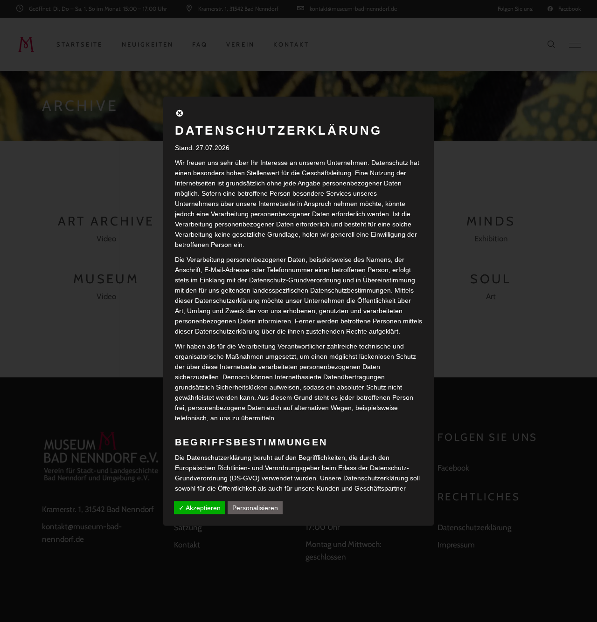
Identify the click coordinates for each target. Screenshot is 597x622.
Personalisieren (255, 507)
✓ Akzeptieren (200, 507)
